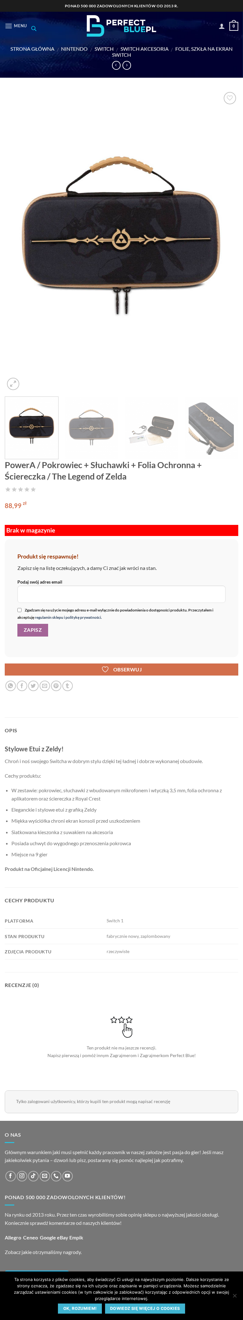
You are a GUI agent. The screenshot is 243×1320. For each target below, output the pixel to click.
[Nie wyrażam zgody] (234, 1297)
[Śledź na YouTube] (67, 1176)
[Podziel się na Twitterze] (33, 686)
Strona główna (32, 49)
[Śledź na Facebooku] (10, 1176)
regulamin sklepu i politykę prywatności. (68, 617)
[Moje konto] (222, 26)
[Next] (225, 241)
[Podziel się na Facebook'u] (22, 686)
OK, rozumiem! (80, 1308)
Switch (104, 49)
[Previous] (17, 241)
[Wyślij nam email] (45, 1176)
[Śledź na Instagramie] (22, 1176)
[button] (16, 26)
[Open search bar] (33, 28)
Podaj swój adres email (39, 582)
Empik (76, 1237)
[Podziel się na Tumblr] (67, 686)
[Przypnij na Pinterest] (56, 686)
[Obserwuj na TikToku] (33, 1176)
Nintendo (74, 49)
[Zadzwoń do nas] (56, 1176)
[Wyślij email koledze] (45, 686)
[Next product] (116, 65)
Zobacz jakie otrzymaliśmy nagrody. (43, 1252)
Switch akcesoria (145, 49)
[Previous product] (126, 65)
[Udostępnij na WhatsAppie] (10, 686)
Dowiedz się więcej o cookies (145, 1308)
